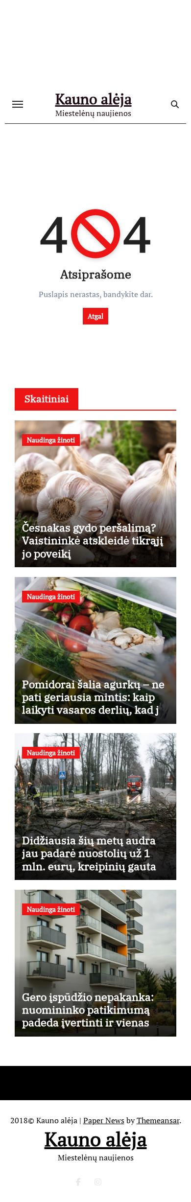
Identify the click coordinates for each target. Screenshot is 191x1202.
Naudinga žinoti (51, 439)
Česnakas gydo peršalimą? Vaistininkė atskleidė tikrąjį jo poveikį (92, 540)
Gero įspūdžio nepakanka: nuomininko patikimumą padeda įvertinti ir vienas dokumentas (88, 1016)
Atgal (95, 316)
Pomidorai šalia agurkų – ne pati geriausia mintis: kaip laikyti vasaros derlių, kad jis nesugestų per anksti (95, 703)
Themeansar (158, 1120)
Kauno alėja (93, 99)
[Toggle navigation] (17, 104)
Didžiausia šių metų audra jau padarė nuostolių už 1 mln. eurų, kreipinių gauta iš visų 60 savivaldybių (94, 859)
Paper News (103, 1120)
